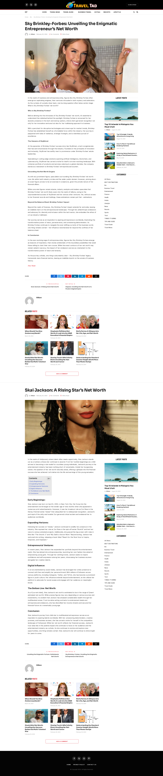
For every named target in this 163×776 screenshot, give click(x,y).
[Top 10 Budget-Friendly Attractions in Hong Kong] (110, 136)
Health (106, 197)
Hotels (97, 12)
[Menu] (26, 12)
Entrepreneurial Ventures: (39, 486)
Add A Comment (62, 373)
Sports (107, 212)
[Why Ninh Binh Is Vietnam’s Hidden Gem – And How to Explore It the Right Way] (110, 165)
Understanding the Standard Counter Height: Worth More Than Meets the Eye (87, 360)
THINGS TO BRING (110, 218)
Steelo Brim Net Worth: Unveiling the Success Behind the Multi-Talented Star (35, 361)
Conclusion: (34, 493)
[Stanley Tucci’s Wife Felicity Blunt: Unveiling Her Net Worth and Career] (62, 348)
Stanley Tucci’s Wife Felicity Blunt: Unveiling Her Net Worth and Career (61, 360)
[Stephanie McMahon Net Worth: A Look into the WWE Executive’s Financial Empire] (62, 322)
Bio (31, 17)
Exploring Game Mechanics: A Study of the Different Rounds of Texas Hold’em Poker (127, 154)
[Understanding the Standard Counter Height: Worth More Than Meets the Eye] (87, 348)
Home (44, 12)
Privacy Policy (79, 764)
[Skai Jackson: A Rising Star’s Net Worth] (81, 427)
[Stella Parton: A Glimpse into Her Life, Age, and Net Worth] (87, 322)
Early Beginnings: (36, 481)
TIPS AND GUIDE (110, 221)
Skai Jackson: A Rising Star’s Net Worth (45, 287)
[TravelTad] (81, 4)
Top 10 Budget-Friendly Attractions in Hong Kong (125, 135)
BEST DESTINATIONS (111, 182)
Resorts (106, 12)
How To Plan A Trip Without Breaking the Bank (126, 145)
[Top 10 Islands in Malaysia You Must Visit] (121, 112)
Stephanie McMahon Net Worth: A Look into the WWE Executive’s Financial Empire (61, 333)
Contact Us (91, 764)
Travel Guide (68, 12)
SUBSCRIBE (132, 4)
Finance (107, 194)
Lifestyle (117, 12)
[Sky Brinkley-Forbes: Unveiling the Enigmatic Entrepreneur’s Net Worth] (81, 66)
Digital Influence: (36, 488)
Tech (106, 215)
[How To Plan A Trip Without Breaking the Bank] (110, 146)
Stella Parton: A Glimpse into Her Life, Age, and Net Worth (87, 332)
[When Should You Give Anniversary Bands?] (36, 322)
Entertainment (109, 191)
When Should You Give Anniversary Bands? (33, 332)
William (33, 34)
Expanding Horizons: (37, 484)
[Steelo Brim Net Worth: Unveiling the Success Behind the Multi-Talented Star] (36, 348)
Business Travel (84, 12)
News (106, 206)
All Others (107, 179)
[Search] (137, 12)
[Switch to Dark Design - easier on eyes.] (134, 12)
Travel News (55, 12)
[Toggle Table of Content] (48, 478)
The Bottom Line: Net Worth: (40, 491)
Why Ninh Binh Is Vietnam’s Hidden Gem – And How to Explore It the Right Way (125, 164)
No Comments (55, 34)
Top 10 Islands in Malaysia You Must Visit (119, 125)
